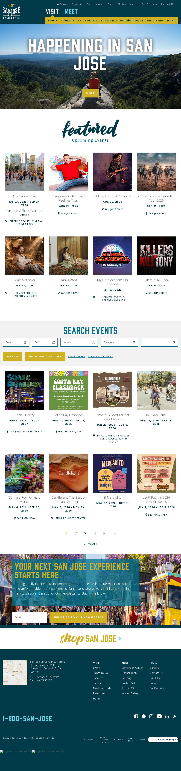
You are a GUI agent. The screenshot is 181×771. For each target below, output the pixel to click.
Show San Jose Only (45, 356)
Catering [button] (126, 678)
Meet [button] (71, 11)
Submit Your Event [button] (100, 356)
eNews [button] (99, 4)
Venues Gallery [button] (130, 693)
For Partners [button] (149, 4)
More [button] (90, 93)
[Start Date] (16, 342)
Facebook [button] (136, 716)
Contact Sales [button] (129, 683)
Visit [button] (52, 11)
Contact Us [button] (167, 4)
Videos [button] (134, 4)
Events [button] (53, 20)
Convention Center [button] (132, 667)
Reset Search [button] (76, 356)
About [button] (153, 662)
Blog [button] (89, 4)
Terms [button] (141, 739)
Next (114, 533)
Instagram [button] (151, 716)
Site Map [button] (130, 739)
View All (91, 544)
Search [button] (64, 4)
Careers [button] (154, 667)
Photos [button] (122, 4)
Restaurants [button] (155, 20)
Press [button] (111, 4)
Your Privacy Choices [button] (104, 740)
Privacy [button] (118, 739)
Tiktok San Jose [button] (144, 716)
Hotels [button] (171, 20)
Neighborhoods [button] (130, 20)
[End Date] (45, 342)
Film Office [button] (156, 678)
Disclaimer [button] (88, 739)
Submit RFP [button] (128, 688)
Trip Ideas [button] (108, 20)
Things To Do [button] (70, 20)
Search (12, 356)
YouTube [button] (159, 716)
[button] (11, 12)
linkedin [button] (167, 716)
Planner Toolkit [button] (130, 673)
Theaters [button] (77, 4)
